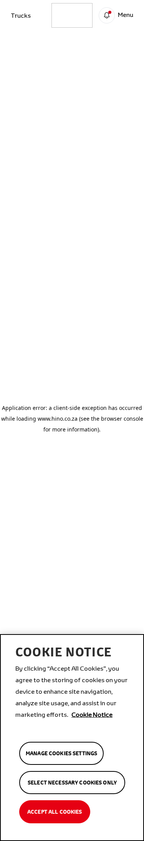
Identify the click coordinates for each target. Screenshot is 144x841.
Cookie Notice (92, 714)
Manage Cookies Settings (61, 753)
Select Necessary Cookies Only (72, 782)
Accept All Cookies (54, 812)
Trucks (21, 15)
